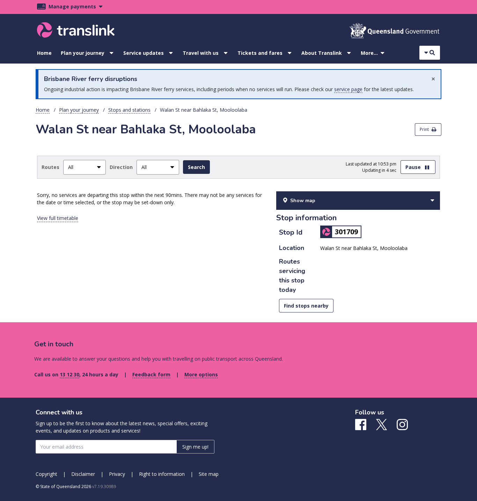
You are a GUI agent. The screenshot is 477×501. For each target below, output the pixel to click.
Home (44, 53)
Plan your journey (82, 53)
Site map (209, 474)
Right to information (162, 474)
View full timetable (57, 218)
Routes (50, 167)
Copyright (46, 474)
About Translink (321, 53)
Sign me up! (195, 446)
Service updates (143, 53)
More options (201, 374)
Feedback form (151, 374)
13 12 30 (69, 374)
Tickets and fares (259, 53)
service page (348, 89)
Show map (302, 200)
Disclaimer (83, 474)
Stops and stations (129, 109)
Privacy (117, 474)
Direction (121, 167)
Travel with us (201, 53)
